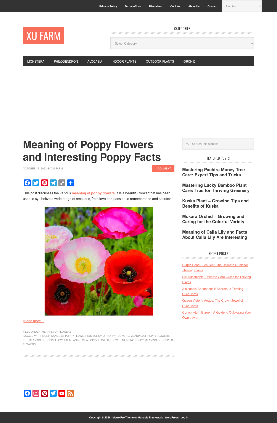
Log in (184, 417)
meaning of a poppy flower (89, 340)
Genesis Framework (150, 417)
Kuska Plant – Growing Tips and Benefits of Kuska (215, 203)
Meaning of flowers (56, 331)
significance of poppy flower (64, 335)
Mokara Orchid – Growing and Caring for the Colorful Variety (213, 219)
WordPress (172, 417)
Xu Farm (43, 35)
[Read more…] (34, 320)
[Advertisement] (138, 98)
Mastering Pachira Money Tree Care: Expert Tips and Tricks (213, 172)
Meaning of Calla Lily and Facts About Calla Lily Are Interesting (214, 234)
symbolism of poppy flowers (108, 335)
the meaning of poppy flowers (45, 340)
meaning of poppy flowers (150, 335)
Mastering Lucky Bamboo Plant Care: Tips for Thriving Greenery (216, 187)
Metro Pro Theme (123, 417)
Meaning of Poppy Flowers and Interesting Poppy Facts (92, 150)
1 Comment (163, 168)
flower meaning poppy (126, 340)
